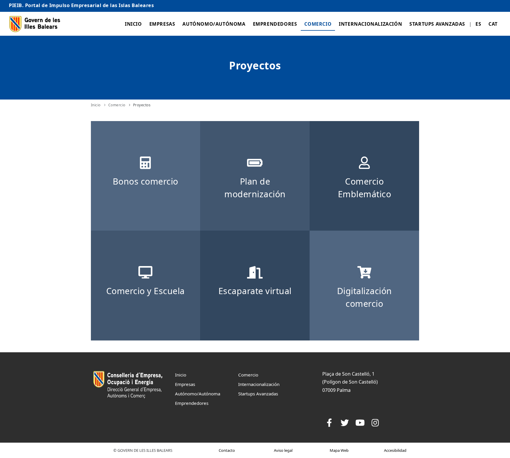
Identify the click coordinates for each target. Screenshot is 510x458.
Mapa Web (339, 450)
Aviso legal (283, 450)
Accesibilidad (395, 450)
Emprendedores (275, 24)
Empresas (162, 24)
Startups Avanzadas (437, 24)
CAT (493, 24)
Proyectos (142, 104)
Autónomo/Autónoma (213, 24)
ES (478, 24)
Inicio (133, 24)
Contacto (227, 450)
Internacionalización (370, 24)
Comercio (317, 24)
